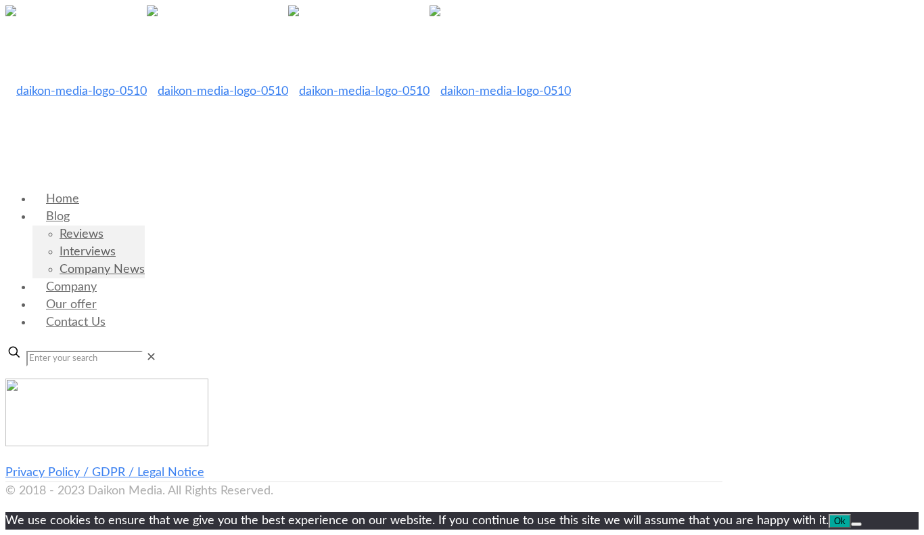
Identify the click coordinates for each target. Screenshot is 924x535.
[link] (151, 357)
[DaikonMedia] (288, 91)
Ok (840, 521)
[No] (856, 524)
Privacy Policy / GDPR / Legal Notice (104, 473)
